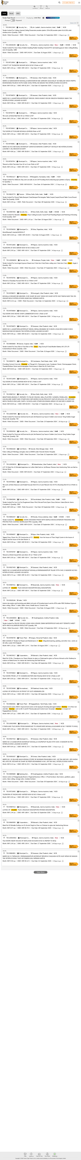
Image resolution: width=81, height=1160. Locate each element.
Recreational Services (24, 688)
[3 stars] (20, 18)
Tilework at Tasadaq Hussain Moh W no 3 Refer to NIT (20, 280)
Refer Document (12, 35)
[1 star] (16, 18)
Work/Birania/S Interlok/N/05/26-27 (14, 232)
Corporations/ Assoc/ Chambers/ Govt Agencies (24, 655)
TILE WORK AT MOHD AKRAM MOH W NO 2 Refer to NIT (22, 382)
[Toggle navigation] (78, 2)
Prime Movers (23, 177)
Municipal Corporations (23, 62)
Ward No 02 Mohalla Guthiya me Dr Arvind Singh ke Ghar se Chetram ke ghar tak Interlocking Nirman (35, 825)
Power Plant (23, 638)
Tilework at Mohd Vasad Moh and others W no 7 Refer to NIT (22, 555)
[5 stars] (24, 18)
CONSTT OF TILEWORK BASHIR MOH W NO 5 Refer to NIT (23, 65)
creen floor (37, 18)
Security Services (23, 27)
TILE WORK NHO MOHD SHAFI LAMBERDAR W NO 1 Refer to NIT (25, 314)
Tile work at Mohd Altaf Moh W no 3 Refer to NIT (18, 116)
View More (40, 872)
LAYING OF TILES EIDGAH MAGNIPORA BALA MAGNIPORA (27, 588)
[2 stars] (18, 18)
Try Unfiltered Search (52, 17)
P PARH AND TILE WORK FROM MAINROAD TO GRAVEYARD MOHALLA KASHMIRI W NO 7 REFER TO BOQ (40, 726)
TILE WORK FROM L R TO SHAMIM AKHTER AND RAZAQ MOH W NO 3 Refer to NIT (31, 676)
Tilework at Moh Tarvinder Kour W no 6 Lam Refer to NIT (21, 164)
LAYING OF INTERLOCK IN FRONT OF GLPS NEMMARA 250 (23, 691)
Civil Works (23, 449)
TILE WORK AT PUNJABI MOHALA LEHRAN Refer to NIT (22, 131)
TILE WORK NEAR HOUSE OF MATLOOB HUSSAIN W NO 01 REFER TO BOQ (29, 841)
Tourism (21, 194)
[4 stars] (22, 18)
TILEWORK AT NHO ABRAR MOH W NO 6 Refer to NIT (21, 248)
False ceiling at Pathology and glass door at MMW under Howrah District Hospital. (29, 452)
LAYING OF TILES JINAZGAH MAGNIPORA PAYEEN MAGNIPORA (29, 810)
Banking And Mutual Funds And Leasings (24, 774)
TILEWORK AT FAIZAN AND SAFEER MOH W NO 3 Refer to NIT (24, 794)
